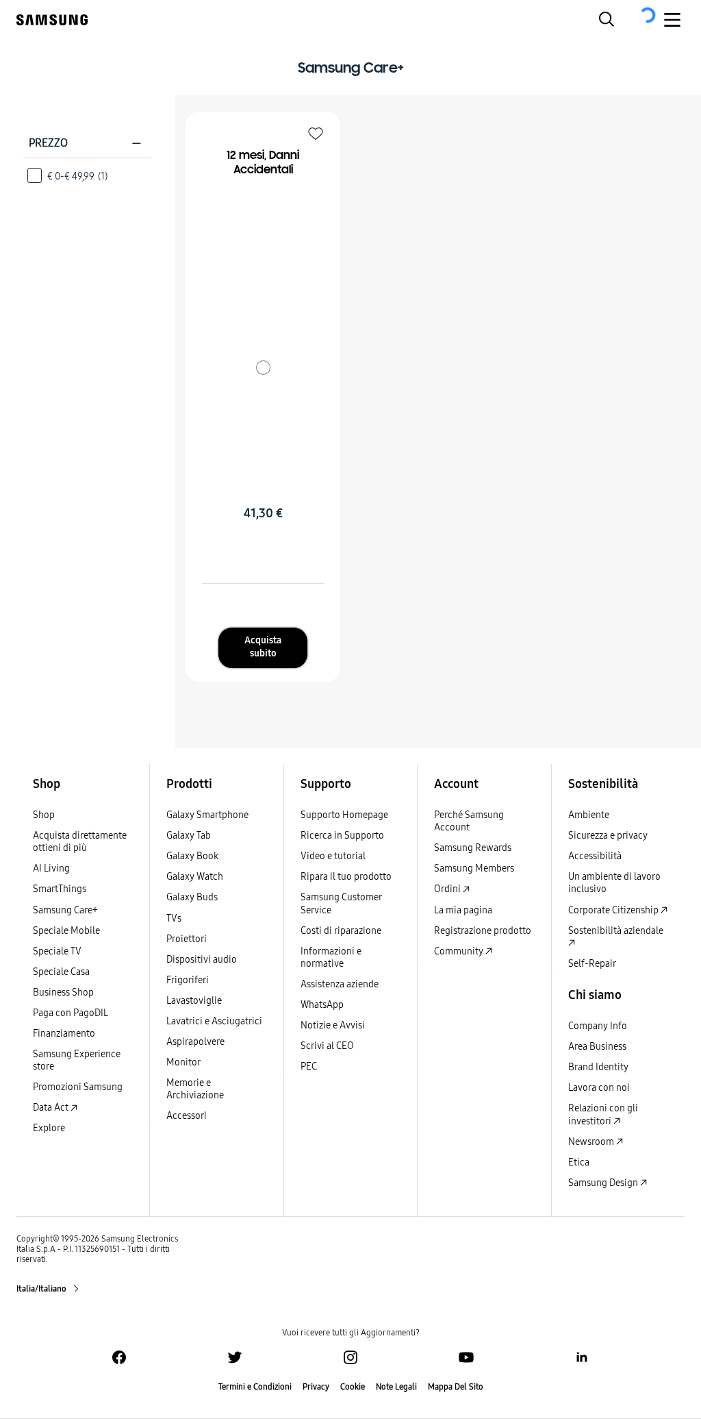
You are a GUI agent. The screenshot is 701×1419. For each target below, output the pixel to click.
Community (459, 951)
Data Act (52, 1107)
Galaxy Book (192, 856)
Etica (578, 1162)
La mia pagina (463, 910)
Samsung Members (474, 868)
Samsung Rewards (472, 848)
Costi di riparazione (341, 931)
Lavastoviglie (194, 1001)
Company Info (597, 1026)
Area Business (597, 1046)
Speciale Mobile (66, 931)
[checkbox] (87, 176)
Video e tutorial (333, 856)
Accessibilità (595, 856)
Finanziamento (64, 1033)
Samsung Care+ (65, 910)
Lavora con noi (599, 1088)
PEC (309, 1066)
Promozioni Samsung (78, 1087)
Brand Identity (598, 1067)
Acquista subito (262, 646)
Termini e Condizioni (255, 1387)
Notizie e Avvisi (333, 1025)
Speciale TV (57, 951)
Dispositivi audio (201, 959)
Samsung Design (604, 1183)
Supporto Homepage (344, 815)
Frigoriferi (187, 980)
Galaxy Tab (188, 835)
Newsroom (592, 1142)
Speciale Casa (61, 972)
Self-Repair (592, 964)
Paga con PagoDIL (70, 1013)
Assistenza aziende (340, 984)
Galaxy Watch (194, 877)
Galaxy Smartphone (207, 815)
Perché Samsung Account (469, 821)
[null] (262, 367)
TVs (173, 918)
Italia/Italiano (42, 1289)
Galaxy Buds (192, 897)
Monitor (183, 1062)
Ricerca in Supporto (342, 835)
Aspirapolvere (195, 1042)
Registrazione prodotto (482, 931)
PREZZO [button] (85, 142)
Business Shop (63, 992)
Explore (49, 1128)
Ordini (448, 889)
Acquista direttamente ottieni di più (80, 842)
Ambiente (588, 815)
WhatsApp (322, 1005)
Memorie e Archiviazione (195, 1089)
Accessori (186, 1116)
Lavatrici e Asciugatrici (214, 1021)
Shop (44, 815)
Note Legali (396, 1387)
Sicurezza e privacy (608, 835)
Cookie (352, 1387)
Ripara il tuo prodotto (346, 877)
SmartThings (59, 889)
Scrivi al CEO (327, 1046)
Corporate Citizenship (614, 910)
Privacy (316, 1387)
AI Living (51, 868)
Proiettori (186, 939)
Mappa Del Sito (455, 1387)
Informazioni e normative (331, 958)
